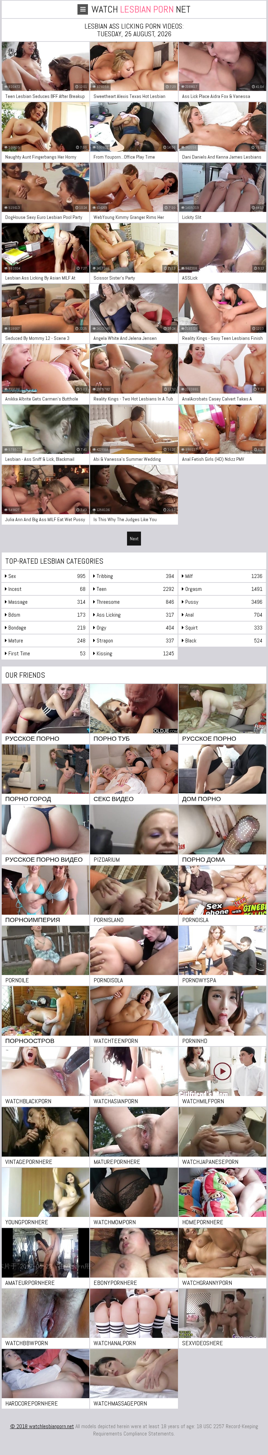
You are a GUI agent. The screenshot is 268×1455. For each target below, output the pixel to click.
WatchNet (141, 9)
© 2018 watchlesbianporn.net (42, 1426)
